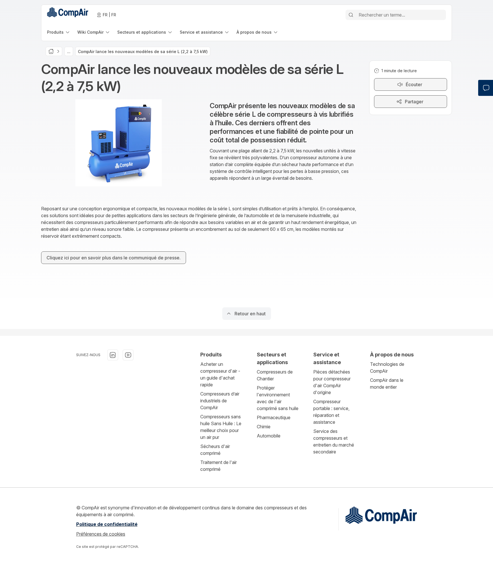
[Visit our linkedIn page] (112, 355)
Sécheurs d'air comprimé (215, 449)
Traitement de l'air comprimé (218, 465)
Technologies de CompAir (387, 367)
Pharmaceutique (273, 417)
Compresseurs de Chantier (275, 375)
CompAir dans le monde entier (386, 383)
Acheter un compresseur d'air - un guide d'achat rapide (220, 374)
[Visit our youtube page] (128, 355)
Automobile (268, 436)
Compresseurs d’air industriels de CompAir (219, 400)
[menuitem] (58, 32)
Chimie (263, 426)
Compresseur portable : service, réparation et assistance (331, 412)
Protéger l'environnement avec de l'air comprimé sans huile (277, 398)
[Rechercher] (351, 15)
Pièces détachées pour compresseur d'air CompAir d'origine (332, 382)
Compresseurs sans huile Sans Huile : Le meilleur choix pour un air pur (220, 427)
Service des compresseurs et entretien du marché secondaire (333, 441)
